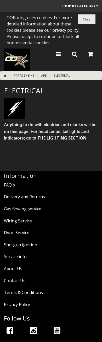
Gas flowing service (22, 209)
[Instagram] (33, 330)
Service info (15, 256)
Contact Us (14, 281)
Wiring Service (18, 221)
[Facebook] (10, 330)
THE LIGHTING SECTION (62, 138)
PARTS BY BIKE (24, 75)
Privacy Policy (17, 304)
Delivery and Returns (24, 197)
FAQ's (9, 185)
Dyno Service (16, 233)
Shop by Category (78, 5)
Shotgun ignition (20, 245)
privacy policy (65, 30)
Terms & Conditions (23, 292)
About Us (13, 268)
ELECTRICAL (62, 75)
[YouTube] (57, 330)
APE (44, 75)
